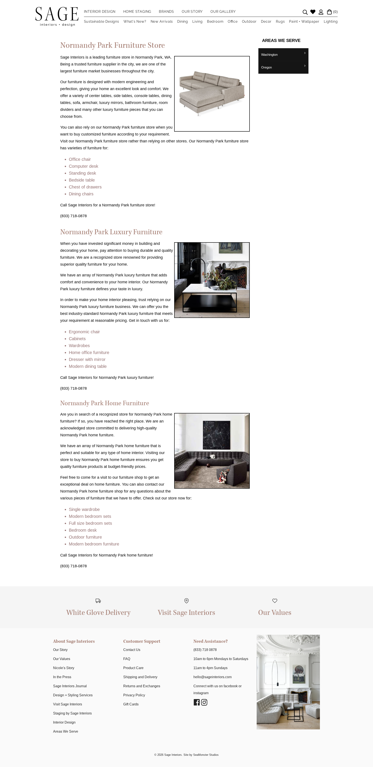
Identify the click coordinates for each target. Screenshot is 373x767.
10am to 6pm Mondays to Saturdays (220, 659)
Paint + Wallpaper (304, 21)
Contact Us (131, 650)
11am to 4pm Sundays (210, 668)
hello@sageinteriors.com (212, 677)
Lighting (331, 21)
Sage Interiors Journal (70, 686)
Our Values (61, 659)
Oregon (266, 67)
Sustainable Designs (101, 21)
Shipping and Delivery (140, 677)
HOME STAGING (137, 12)
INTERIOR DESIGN (99, 12)
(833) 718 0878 (205, 650)
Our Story (60, 650)
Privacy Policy (134, 695)
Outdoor (249, 21)
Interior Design (64, 722)
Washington (269, 54)
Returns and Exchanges (141, 686)
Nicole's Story (63, 668)
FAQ (126, 659)
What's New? (134, 21)
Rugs (280, 21)
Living (197, 21)
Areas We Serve (65, 731)
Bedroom (215, 21)
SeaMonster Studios (206, 754)
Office (232, 21)
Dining (182, 21)
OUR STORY (192, 12)
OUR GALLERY (223, 12)
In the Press (62, 677)
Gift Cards (131, 704)
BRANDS (166, 12)
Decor (266, 21)
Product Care (133, 668)
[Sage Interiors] (57, 10)
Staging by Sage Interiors (72, 713)
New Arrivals (162, 21)
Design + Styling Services (73, 695)
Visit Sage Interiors (67, 704)
